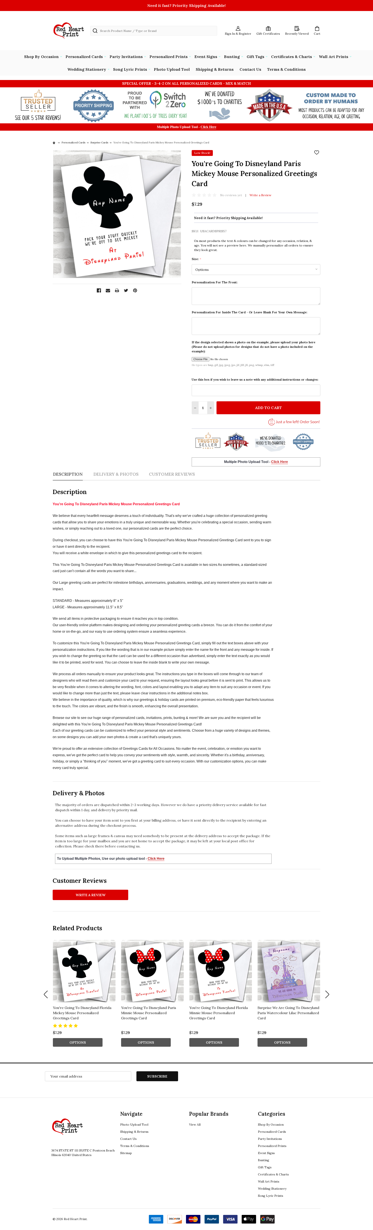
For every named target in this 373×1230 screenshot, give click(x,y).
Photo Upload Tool (172, 69)
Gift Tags (255, 56)
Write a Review (260, 195)
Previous (45, 994)
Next (327, 994)
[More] (61, 56)
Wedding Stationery (86, 69)
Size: (196, 259)
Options (78, 1042)
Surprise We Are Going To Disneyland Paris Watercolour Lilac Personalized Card (288, 1013)
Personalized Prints (169, 56)
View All (195, 1124)
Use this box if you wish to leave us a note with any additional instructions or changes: (255, 379)
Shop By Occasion (41, 56)
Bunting (232, 56)
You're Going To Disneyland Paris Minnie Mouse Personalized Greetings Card (148, 1013)
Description (68, 474)
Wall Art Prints (333, 56)
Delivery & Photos (116, 474)
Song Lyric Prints (130, 69)
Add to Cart (268, 407)
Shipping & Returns (215, 69)
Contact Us (250, 69)
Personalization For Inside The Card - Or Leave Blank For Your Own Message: (249, 312)
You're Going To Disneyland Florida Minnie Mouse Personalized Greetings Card (218, 1013)
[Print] (117, 290)
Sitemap (126, 1153)
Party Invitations (126, 56)
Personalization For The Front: (215, 282)
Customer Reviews (172, 474)
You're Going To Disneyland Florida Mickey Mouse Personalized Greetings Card (82, 1013)
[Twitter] (126, 290)
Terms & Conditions (286, 69)
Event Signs (205, 56)
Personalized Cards (84, 56)
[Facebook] (99, 290)
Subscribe (157, 1076)
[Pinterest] (135, 290)
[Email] (108, 290)
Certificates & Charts (291, 56)
